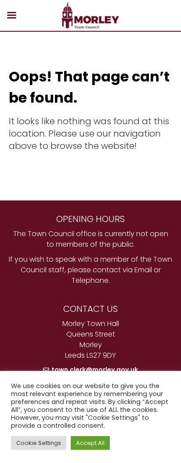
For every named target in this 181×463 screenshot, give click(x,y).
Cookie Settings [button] (38, 443)
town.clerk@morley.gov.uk (94, 369)
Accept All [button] (90, 443)
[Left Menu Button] (11, 15)
